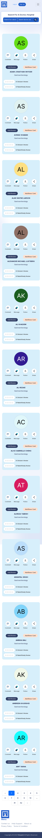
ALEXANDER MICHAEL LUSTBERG (21, 261)
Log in (15, 4)
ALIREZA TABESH (21, 514)
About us (27, 824)
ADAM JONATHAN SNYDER (21, 72)
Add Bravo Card (30, 67)
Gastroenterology (21, 75)
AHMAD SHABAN (21, 135)
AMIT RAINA (21, 767)
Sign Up (22, 4)
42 (21, 803)
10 (30, 798)
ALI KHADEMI (21, 324)
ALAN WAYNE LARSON (21, 198)
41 (14, 803)
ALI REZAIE (21, 388)
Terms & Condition (21, 826)
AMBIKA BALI (21, 640)
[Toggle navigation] (38, 4)
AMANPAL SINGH (21, 577)
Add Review (12, 67)
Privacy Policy (6, 826)
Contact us (5, 824)
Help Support (17, 824)
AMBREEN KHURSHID (21, 703)
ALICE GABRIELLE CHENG (21, 451)
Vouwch (21, 835)
